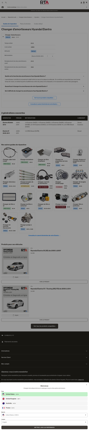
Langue (3, 419)
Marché (3, 412)
